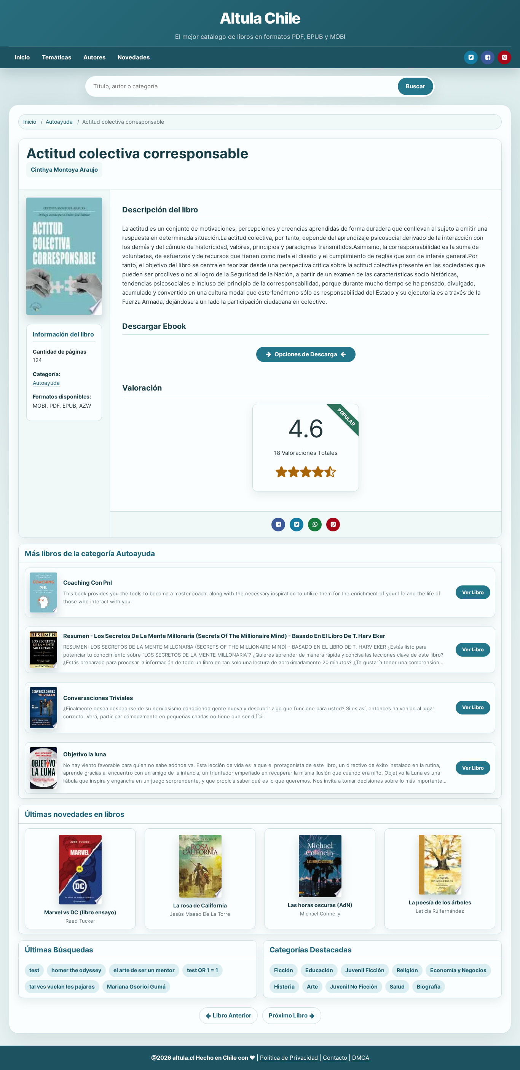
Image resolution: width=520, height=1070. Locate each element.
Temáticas (56, 57)
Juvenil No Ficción (354, 986)
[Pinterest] (504, 57)
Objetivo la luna (84, 754)
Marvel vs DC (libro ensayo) (80, 912)
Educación (319, 970)
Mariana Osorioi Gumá (136, 986)
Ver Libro (473, 592)
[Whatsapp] (315, 524)
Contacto (335, 1057)
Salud (397, 986)
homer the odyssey (76, 970)
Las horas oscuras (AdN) (320, 905)
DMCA (360, 1057)
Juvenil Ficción (364, 970)
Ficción (283, 970)
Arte (312, 986)
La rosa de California (200, 905)
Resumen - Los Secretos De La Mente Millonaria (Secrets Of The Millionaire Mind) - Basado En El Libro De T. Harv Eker (224, 635)
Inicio (22, 57)
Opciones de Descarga (305, 354)
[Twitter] (471, 57)
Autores (94, 57)
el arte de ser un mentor (144, 970)
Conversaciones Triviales (98, 698)
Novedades (134, 57)
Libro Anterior (232, 1015)
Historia (284, 986)
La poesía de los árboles (440, 902)
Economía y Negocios (458, 970)
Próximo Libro (288, 1015)
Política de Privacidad (289, 1057)
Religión (407, 970)
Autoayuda (59, 121)
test (34, 970)
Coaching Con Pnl (87, 582)
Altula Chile (260, 18)
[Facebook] (487, 57)
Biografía (428, 986)
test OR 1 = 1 (202, 970)
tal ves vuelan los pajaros (62, 986)
